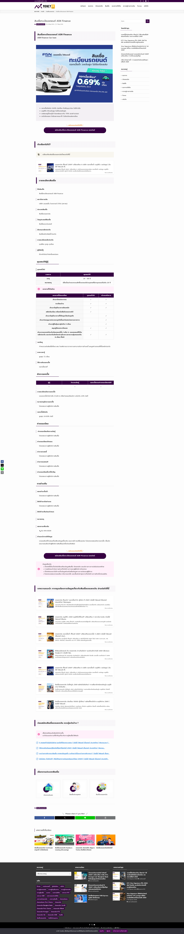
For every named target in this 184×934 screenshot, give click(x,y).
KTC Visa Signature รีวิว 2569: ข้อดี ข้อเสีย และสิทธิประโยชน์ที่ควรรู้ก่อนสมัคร (134, 41)
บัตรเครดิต (125, 79)
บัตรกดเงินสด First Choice (45, 902)
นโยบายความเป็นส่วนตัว (120, 931)
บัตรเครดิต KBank (58, 908)
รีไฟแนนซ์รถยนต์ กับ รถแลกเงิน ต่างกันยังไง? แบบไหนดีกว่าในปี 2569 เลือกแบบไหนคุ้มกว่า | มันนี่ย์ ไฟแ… (82, 652)
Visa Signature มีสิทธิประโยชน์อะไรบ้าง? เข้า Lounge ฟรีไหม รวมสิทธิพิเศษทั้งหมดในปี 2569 (135, 48)
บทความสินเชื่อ (54, 899)
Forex (124, 95)
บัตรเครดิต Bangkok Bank (45, 905)
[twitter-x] (143, 1)
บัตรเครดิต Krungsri (43, 912)
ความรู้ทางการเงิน (127, 91)
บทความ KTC (65, 893)
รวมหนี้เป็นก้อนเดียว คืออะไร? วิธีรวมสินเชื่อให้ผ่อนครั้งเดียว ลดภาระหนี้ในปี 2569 (134, 36)
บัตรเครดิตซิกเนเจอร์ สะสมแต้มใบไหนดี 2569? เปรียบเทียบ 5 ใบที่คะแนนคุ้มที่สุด (135, 55)
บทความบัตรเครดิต (42, 899)
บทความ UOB (40, 896)
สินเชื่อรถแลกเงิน (41, 24)
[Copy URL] (105, 817)
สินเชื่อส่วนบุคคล (53, 918)
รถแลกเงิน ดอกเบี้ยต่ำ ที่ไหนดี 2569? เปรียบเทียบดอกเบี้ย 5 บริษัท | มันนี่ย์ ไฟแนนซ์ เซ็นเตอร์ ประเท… (83, 635)
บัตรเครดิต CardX (60, 905)
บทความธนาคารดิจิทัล (52, 896)
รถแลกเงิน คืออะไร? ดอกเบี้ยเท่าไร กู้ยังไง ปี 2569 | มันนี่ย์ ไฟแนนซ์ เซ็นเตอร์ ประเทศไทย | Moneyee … (81, 601)
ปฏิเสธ (108, 931)
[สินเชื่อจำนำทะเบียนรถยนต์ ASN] (74, 102)
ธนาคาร (124, 75)
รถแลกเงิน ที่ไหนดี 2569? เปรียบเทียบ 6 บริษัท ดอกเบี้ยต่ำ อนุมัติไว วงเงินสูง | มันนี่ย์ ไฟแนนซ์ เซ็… (83, 166)
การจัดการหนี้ (46, 886)
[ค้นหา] (148, 1)
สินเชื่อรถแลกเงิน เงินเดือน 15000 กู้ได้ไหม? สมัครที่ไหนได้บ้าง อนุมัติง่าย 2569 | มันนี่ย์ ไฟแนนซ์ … (82, 702)
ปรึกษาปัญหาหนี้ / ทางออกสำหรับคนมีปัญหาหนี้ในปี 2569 (134, 61)
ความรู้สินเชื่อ (40, 893)
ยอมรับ (102, 931)
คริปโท (124, 99)
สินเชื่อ (124, 83)
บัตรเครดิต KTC (55, 912)
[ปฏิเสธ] (182, 931)
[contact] (146, 1)
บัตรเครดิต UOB (52, 915)
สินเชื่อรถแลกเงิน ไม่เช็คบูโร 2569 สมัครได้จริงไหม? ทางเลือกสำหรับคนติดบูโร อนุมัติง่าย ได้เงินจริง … (83, 686)
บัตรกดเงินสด (64, 899)
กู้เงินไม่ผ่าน (55, 886)
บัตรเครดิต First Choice (44, 908)
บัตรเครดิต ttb (41, 915)
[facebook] (141, 1)
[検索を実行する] (148, 21)
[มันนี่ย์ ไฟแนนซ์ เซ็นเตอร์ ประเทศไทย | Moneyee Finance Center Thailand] (44, 6)
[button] (44, 817)
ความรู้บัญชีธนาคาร (53, 889)
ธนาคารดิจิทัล (126, 87)
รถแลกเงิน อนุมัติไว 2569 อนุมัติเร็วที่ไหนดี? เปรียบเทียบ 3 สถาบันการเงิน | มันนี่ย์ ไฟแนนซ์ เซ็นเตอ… (82, 618)
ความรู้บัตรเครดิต (66, 889)
